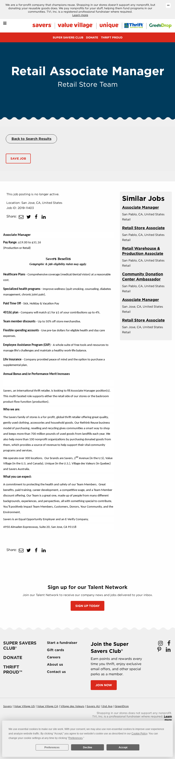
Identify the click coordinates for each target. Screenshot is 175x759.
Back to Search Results (31, 139)
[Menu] (4, 23)
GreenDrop (122, 706)
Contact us (56, 672)
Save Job (18, 158)
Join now (103, 685)
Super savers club (68, 37)
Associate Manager (140, 207)
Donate (92, 37)
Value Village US (24, 706)
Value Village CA (47, 706)
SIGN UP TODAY (87, 606)
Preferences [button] (76, 738)
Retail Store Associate (143, 228)
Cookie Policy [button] (139, 733)
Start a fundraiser (62, 643)
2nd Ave (107, 706)
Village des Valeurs (72, 706)
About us (55, 664)
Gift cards (55, 650)
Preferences (52, 747)
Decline (87, 747)
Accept (123, 747)
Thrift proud (111, 37)
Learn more (80, 15)
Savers (7, 706)
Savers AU (93, 706)
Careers (53, 657)
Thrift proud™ (12, 669)
